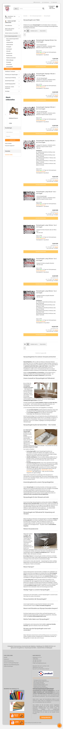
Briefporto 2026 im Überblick (39, 686)
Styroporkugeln (9, 68)
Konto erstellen (8, 143)
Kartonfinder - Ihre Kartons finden (10, 17)
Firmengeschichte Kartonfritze (40, 680)
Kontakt (5, 657)
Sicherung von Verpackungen (11, 74)
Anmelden (12, 140)
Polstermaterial (9, 44)
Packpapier (8, 46)
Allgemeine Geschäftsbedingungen (11, 664)
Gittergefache (9, 53)
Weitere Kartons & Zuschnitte (11, 33)
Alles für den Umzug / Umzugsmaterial (9, 29)
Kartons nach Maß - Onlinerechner (10, 21)
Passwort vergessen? (9, 145)
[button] (5, 114)
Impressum (6, 659)
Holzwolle (50, 469)
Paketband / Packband (10, 71)
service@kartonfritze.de (41, 663)
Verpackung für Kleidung (10, 77)
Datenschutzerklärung (8, 661)
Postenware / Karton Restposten (9, 87)
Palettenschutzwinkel (11, 57)
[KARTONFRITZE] (7, 8)
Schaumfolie (9, 64)
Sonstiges (7, 91)
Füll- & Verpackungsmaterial (11, 36)
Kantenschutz (9, 55)
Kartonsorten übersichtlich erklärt (40, 684)
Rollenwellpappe (9, 60)
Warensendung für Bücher (39, 683)
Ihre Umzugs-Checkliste (38, 682)
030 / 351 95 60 (38, 660)
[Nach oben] (4, 726)
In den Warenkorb (41, 66)
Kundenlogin (46, 2)
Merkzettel (54, 2)
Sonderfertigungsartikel (10, 83)
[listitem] (14, 114)
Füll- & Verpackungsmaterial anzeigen (12, 39)
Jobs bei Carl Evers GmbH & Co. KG (41, 681)
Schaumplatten (9, 66)
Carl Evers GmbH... (9, 154)
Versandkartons (8, 25)
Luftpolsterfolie (44, 469)
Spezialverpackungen (9, 80)
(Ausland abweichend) (40, 53)
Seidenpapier (29, 471)
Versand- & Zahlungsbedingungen (11, 662)
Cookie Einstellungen (8, 666)
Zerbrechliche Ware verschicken (40, 687)
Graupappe (8, 62)
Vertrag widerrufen (46, 717)
